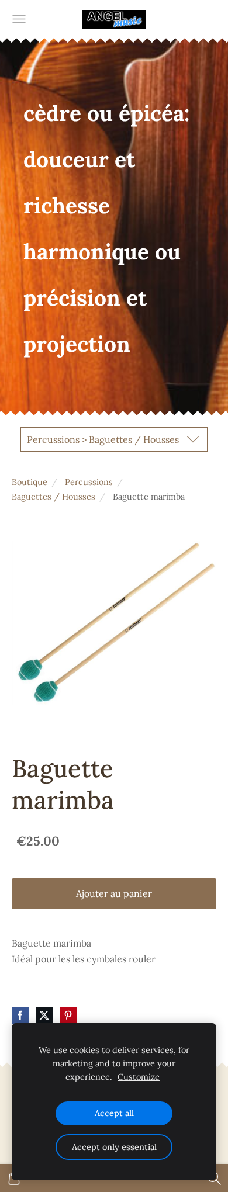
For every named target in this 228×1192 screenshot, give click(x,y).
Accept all (114, 1113)
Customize (139, 1077)
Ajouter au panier (114, 893)
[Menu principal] (19, 19)
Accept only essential (114, 1147)
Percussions (89, 482)
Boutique (29, 482)
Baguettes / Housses (53, 496)
